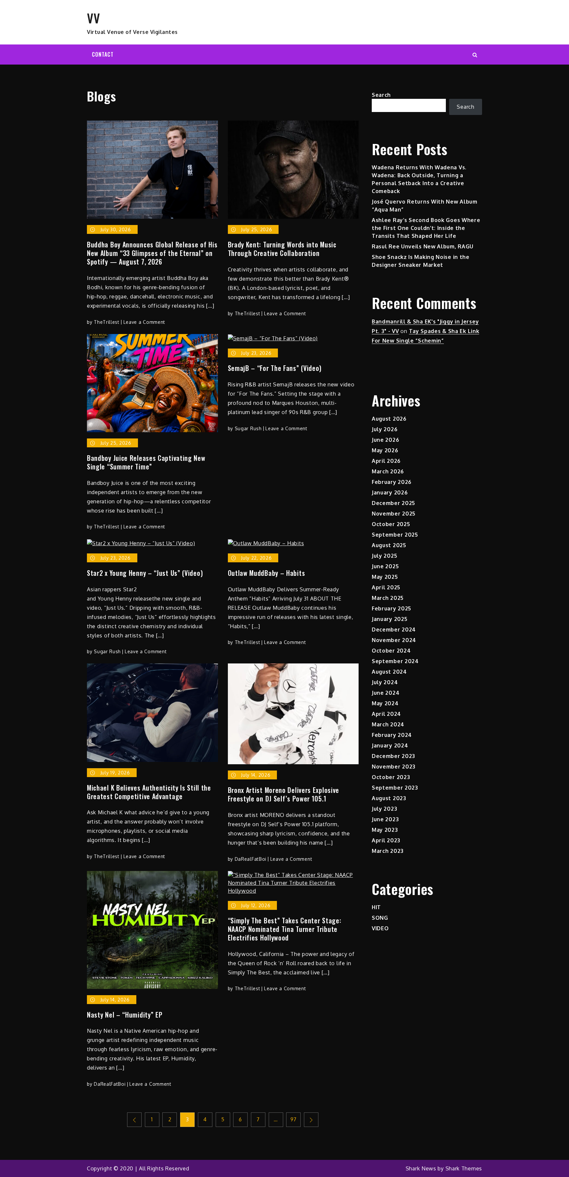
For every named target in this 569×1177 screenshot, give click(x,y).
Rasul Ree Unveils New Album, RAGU (423, 246)
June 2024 (385, 692)
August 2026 (389, 418)
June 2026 (385, 439)
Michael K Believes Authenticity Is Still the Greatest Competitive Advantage (149, 791)
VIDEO (380, 928)
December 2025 (393, 503)
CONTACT (103, 54)
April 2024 (386, 714)
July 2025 (384, 555)
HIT (376, 907)
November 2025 (394, 513)
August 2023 (389, 798)
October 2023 (391, 777)
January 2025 (389, 619)
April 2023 (386, 840)
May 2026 (385, 450)
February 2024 (392, 735)
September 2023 (395, 787)
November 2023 (394, 766)
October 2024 (391, 650)
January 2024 (390, 745)
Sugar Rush (248, 428)
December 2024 (394, 629)
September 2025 (395, 534)
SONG (380, 917)
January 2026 (390, 492)
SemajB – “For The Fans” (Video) (275, 368)
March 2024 (388, 724)
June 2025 (385, 566)
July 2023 (384, 808)
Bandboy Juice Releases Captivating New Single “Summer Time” (146, 462)
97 (293, 1119)
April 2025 (386, 587)
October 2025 (391, 524)
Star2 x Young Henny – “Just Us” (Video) (145, 573)
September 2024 (395, 661)
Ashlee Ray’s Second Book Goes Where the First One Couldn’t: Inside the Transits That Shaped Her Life (426, 228)
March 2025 (388, 598)
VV (93, 18)
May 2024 (385, 703)
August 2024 (389, 671)
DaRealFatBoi (250, 859)
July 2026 (384, 429)
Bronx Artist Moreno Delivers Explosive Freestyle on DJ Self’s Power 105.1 (283, 794)
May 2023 (385, 830)
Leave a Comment (144, 322)
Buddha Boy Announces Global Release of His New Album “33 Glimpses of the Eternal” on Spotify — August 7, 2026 (152, 253)
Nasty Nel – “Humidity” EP (125, 1014)
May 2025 (385, 577)
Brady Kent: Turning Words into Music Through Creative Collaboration (282, 248)
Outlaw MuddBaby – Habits (266, 573)
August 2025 (389, 545)
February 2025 (391, 608)
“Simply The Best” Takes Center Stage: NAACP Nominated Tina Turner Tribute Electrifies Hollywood (284, 929)
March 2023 (388, 851)
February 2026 (392, 482)
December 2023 (393, 756)
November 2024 (394, 640)
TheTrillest (107, 322)
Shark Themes (464, 1168)
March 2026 (388, 471)
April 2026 (386, 461)
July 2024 (385, 682)
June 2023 (385, 819)
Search (381, 95)
